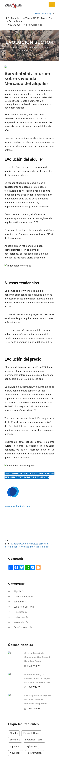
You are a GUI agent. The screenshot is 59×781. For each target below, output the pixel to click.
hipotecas (19, 612)
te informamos (21, 627)
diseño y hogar (22, 597)
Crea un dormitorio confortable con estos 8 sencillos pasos (37, 657)
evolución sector (23, 607)
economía (19, 602)
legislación (19, 617)
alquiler (18, 591)
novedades (19, 622)
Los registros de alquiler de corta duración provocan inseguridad (37, 699)
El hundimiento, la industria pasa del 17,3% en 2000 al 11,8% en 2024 (37, 678)
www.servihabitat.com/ (17, 506)
